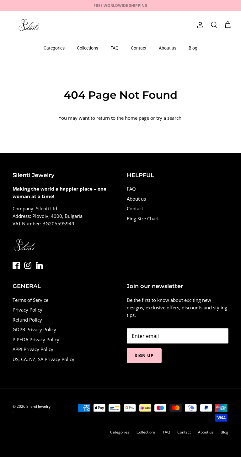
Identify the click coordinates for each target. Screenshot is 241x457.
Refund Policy (27, 320)
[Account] (199, 25)
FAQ (114, 47)
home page (137, 118)
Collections (87, 47)
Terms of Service (30, 300)
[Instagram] (27, 265)
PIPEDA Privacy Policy (36, 339)
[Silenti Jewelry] (29, 25)
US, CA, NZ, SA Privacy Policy (43, 359)
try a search (168, 118)
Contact (139, 47)
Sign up (144, 355)
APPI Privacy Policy (33, 349)
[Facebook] (16, 265)
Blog (193, 47)
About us (167, 47)
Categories (54, 47)
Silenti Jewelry (38, 406)
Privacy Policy (27, 310)
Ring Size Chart (143, 218)
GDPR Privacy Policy (34, 329)
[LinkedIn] (39, 265)
